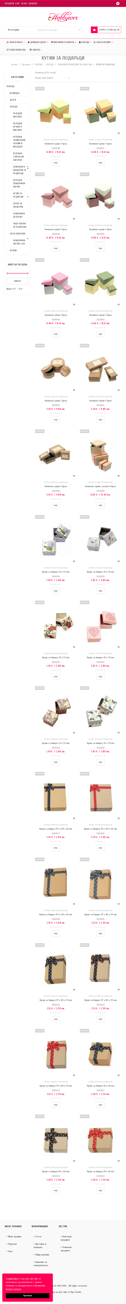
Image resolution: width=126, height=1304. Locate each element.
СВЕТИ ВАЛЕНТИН (17, 233)
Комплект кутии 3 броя (56, 143)
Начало (14, 64)
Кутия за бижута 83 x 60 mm (100, 1085)
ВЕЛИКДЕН (15, 93)
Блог (17, 3)
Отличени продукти (66, 1249)
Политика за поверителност (41, 1264)
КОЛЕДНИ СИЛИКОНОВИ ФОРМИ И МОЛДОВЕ (19, 141)
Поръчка (12, 1244)
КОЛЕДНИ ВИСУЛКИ (17, 115)
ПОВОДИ (38, 64)
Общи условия (42, 1254)
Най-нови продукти (66, 1238)
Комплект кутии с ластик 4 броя (100, 486)
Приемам (27, 1295)
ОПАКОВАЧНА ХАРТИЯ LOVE (19, 242)
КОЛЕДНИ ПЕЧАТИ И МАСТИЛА (17, 126)
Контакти (33, 3)
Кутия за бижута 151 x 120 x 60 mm (55, 828)
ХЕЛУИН (13, 250)
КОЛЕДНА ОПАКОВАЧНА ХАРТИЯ (19, 183)
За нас (24, 3)
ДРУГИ (13, 100)
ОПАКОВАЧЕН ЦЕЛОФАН (19, 215)
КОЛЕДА (50, 64)
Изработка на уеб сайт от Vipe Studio (63, 1292)
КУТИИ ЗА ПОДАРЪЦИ (18, 195)
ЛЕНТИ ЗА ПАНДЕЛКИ (18, 205)
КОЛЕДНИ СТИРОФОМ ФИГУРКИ (18, 156)
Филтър (17, 281)
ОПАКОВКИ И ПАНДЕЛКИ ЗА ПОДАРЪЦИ (75, 64)
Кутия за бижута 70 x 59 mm (55, 571)
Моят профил (14, 1236)
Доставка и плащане (40, 1246)
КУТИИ (46, 140)
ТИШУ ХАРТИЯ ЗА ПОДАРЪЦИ (19, 225)
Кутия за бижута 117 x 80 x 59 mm (100, 914)
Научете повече (13, 1289)
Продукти (9, 3)
